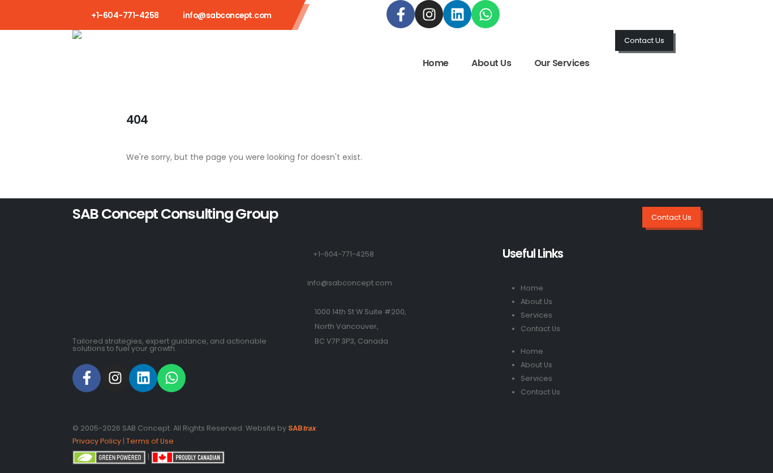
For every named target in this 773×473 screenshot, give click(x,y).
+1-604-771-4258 (343, 254)
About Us (491, 63)
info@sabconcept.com (227, 15)
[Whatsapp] (485, 14)
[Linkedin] (457, 14)
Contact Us (540, 328)
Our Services (562, 63)
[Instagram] (429, 14)
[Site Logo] (118, 48)
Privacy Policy (96, 441)
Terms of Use (150, 441)
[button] (695, 38)
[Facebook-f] (400, 14)
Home (436, 63)
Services (536, 315)
